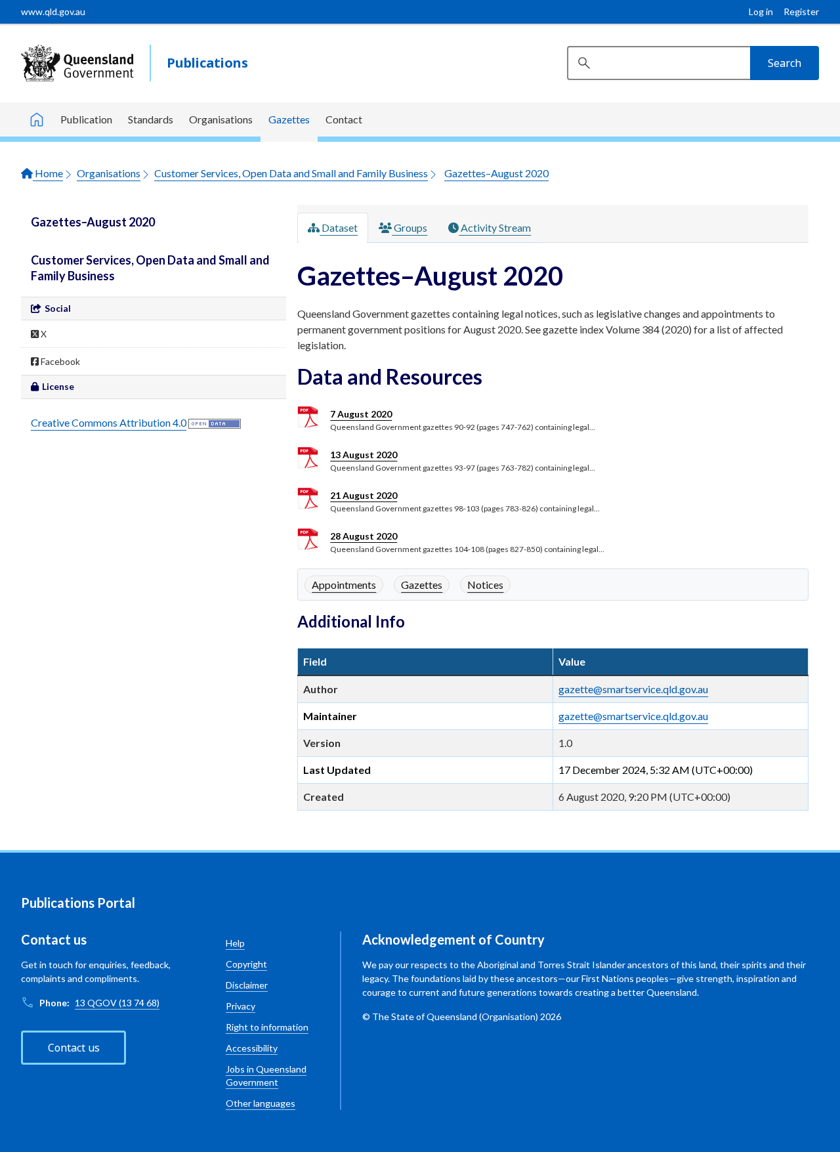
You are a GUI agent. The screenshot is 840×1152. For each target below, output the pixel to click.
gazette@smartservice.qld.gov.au (633, 689)
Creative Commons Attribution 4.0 (108, 422)
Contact (344, 119)
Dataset (339, 227)
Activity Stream (495, 227)
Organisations (221, 119)
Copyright (246, 964)
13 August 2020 (363, 454)
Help (235, 943)
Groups (409, 227)
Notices (485, 584)
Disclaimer (247, 985)
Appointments (344, 584)
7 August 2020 (361, 413)
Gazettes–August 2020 (496, 173)
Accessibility (252, 1048)
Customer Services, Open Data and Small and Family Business (291, 173)
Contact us (74, 1047)
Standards (150, 119)
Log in (761, 11)
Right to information (267, 1027)
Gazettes (289, 119)
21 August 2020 (363, 495)
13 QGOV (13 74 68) (117, 1002)
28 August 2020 (363, 536)
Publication (86, 119)
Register (801, 11)
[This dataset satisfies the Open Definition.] (214, 422)
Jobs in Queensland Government (266, 1075)
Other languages (260, 1103)
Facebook (59, 361)
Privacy (240, 1006)
